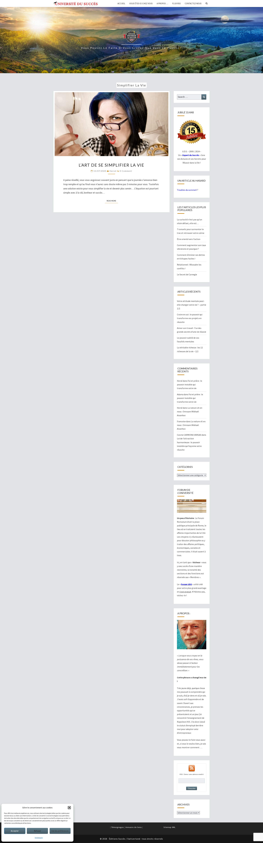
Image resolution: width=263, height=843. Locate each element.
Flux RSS (176, 3)
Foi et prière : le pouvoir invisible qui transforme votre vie (189, 384)
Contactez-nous (193, 3)
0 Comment (126, 171)
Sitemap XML (169, 827)
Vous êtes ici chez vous (141, 3)
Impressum (39, 838)
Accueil (121, 3)
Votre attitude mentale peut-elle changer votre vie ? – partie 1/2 (191, 305)
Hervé (113, 171)
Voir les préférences (60, 831)
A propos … (162, 3)
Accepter (15, 831)
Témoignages (117, 827)
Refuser (37, 831)
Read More (112, 200)
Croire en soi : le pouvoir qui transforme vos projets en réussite (189, 318)
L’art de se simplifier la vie (111, 165)
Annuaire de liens (133, 827)
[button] (69, 807)
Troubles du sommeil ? (187, 190)
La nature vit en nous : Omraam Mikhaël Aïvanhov (189, 411)
